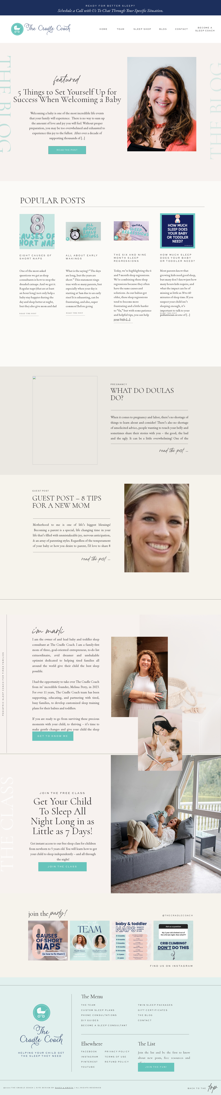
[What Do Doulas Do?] (65, 420)
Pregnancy (118, 385)
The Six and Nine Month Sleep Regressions (130, 258)
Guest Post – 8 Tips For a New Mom (66, 502)
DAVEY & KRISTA (64, 1088)
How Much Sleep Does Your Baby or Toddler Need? (177, 258)
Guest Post (40, 491)
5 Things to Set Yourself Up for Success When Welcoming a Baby (67, 95)
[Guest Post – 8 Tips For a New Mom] (156, 528)
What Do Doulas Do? (142, 394)
